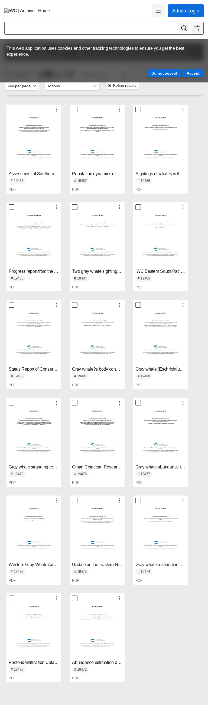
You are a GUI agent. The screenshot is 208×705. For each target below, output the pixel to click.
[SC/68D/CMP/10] (33, 435)
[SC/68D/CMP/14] (97, 532)
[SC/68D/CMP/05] (97, 239)
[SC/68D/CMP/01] (33, 141)
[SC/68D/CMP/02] (97, 141)
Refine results (124, 85)
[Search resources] (184, 28)
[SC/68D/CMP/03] (160, 141)
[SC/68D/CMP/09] (160, 337)
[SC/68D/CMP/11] (97, 435)
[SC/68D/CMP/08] (97, 337)
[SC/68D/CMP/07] (33, 337)
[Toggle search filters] (197, 28)
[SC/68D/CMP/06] (160, 239)
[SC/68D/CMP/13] (33, 532)
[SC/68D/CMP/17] (97, 630)
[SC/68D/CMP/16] (33, 630)
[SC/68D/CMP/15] (160, 532)
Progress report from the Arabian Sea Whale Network (58, 271)
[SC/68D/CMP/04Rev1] (33, 239)
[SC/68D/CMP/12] (160, 435)
